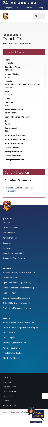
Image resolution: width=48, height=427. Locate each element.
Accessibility (7, 382)
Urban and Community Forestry (16, 342)
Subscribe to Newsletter (13, 253)
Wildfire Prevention (11, 348)
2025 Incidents (9, 232)
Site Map (6, 400)
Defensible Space (10, 237)
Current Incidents (10, 227)
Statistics (7, 248)
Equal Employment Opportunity (17, 282)
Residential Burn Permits (14, 258)
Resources (7, 243)
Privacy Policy (8, 396)
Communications (10, 277)
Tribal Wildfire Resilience (13, 353)
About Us (6, 222)
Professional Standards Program (17, 308)
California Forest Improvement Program (20, 327)
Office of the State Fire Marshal (16, 303)
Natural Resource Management (16, 298)
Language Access (9, 387)
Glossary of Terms (10, 405)
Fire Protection (9, 293)
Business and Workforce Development (19, 322)
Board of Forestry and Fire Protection (19, 272)
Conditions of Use (9, 391)
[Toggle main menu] (42, 16)
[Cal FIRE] (7, 205)
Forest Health (9, 332)
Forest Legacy (9, 337)
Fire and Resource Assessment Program (20, 287)
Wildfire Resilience (11, 358)
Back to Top (7, 377)
